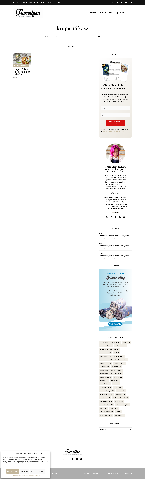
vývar (104, 408)
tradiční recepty (107, 394)
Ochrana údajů (113, 473)
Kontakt (57, 2)
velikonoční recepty (121, 398)
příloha (115, 380)
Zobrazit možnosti (37, 471)
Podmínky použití (126, 473)
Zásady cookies (16, 475)
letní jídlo (105, 367)
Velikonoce (105, 398)
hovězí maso (106, 353)
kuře (117, 353)
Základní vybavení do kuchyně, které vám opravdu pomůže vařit (114, 237)
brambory (105, 342)
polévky (104, 380)
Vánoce (119, 401)
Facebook (117, 2)
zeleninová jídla (107, 412)
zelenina (114, 408)
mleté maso (117, 370)
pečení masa (106, 377)
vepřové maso (106, 401)
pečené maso (106, 373)
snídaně (118, 387)
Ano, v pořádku (12, 471)
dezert (126, 342)
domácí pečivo (106, 346)
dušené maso (121, 346)
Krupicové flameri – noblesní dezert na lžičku (21, 72)
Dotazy (49, 2)
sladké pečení (106, 387)
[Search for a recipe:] (72, 37)
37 (16, 78)
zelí (118, 412)
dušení (104, 349)
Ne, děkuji (24, 471)
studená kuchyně (107, 391)
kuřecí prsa (118, 356)
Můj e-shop (119, 13)
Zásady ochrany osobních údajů (31, 475)
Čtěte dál (115, 212)
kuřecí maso (106, 356)
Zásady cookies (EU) (98, 473)
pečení (118, 373)
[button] (42, 454)
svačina (121, 391)
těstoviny (121, 394)
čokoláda (120, 415)
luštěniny (117, 367)
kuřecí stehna (106, 360)
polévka (118, 377)
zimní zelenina (106, 415)
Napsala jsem (106, 13)
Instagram (113, 2)
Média (42, 2)
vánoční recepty (122, 405)
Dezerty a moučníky (21, 65)
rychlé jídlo (105, 384)
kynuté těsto (106, 363)
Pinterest (126, 2)
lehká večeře (119, 363)
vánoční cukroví (107, 405)
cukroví (116, 342)
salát (116, 384)
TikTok (122, 2)
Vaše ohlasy (33, 2)
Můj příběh (23, 2)
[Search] (99, 36)
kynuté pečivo (120, 360)
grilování (115, 349)
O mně (15, 2)
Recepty (93, 13)
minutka (104, 370)
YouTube (130, 2)
